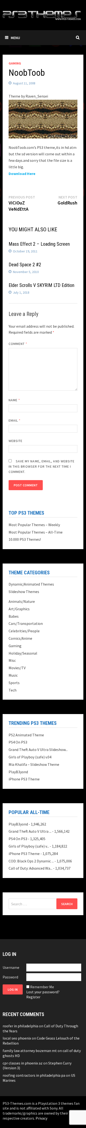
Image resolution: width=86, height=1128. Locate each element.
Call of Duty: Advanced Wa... (30, 868)
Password (10, 977)
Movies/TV (17, 667)
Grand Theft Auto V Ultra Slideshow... (38, 749)
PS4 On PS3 (18, 742)
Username (11, 967)
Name (14, 400)
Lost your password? (42, 991)
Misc (12, 660)
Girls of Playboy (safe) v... (29, 846)
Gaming (15, 63)
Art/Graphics (19, 608)
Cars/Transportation (26, 623)
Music (13, 675)
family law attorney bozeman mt (30, 1050)
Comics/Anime (20, 638)
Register (33, 996)
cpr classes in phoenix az (23, 1063)
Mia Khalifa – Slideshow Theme (34, 764)
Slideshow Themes (24, 591)
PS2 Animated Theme (26, 735)
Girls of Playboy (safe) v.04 (30, 757)
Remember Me (42, 986)
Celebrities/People (24, 630)
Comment (18, 344)
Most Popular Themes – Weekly (34, 524)
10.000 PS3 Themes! (25, 539)
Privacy (41, 1118)
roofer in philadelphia (20, 1025)
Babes (14, 616)
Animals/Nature (22, 601)
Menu (15, 37)
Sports (14, 682)
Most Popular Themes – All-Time (36, 532)
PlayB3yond (18, 771)
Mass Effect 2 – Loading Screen (39, 244)
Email (15, 420)
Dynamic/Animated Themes (31, 584)
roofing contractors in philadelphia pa (34, 1075)
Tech (12, 690)
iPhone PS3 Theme (24, 779)
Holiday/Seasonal (23, 653)
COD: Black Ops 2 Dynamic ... (31, 861)
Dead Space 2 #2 (25, 264)
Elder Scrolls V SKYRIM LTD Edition (41, 285)
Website (16, 441)
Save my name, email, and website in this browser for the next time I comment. (42, 466)
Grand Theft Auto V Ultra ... (30, 831)
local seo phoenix (17, 1038)
